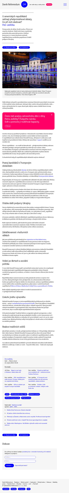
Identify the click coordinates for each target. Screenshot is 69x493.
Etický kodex (41, 482)
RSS (28, 489)
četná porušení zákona (46, 176)
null (30, 484)
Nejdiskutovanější (17, 405)
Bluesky (19, 484)
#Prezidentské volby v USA (19, 394)
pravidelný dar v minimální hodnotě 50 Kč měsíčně (36, 452)
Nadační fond (11, 484)
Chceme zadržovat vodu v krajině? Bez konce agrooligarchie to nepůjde (27, 420)
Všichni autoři (24, 482)
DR (24, 4)
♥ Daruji (49, 4)
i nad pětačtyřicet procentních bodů (23, 303)
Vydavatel (33, 482)
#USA (7, 394)
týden (11, 406)
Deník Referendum (11, 4)
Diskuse (49, 482)
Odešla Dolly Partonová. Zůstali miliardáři (19, 410)
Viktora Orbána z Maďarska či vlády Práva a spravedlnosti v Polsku (31, 286)
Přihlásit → (9, 465)
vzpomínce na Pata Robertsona (36, 239)
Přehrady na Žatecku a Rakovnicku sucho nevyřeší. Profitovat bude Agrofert (28, 416)
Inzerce (25, 484)
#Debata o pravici (34, 394)
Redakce (16, 482)
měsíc (15, 406)
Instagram (22, 489)
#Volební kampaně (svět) (12, 398)
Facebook (6, 489)
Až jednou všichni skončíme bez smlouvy (18, 413)
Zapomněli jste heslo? (21, 465)
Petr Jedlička (8, 24)
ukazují (23, 170)
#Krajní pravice (26, 398)
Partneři (35, 484)
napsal (39, 140)
